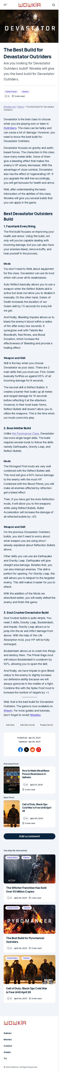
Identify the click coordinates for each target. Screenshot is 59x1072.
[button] (5, 4)
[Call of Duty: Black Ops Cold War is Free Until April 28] (12, 813)
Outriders (10, 128)
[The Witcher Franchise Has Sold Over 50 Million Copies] (29, 868)
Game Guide (11, 91)
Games (25, 91)
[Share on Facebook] (20, 750)
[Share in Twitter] (26, 750)
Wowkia (35, 715)
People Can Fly (46, 725)
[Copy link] (39, 750)
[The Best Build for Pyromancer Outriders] (29, 919)
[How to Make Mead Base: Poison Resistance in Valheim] (12, 780)
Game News (12, 857)
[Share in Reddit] (32, 750)
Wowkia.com (10, 107)
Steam (8, 710)
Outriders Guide (27, 725)
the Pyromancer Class (25, 433)
